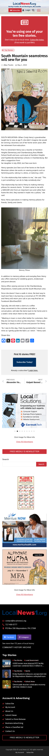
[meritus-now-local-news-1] (24, 530)
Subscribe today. (37, 40)
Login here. (33, 370)
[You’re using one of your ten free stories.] (24, 22)
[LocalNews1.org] (24, 3)
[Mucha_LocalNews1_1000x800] (24, 567)
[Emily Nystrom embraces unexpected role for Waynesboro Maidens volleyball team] (6, 674)
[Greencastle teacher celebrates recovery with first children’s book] (6, 684)
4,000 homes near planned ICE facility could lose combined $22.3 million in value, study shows (28, 664)
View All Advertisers (24, 442)
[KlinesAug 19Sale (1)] (24, 492)
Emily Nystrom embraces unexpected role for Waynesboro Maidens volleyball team (29, 675)
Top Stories (9, 50)
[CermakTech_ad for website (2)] (24, 410)
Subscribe (30, 752)
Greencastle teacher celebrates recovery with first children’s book (29, 686)
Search (5, 459)
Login (28, 10)
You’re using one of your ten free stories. (24, 34)
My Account (19, 752)
